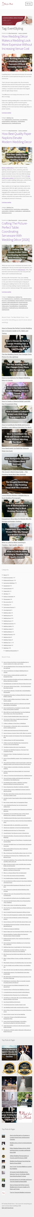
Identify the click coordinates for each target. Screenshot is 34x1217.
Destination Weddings (9, 583)
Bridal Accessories (8, 577)
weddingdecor (13, 121)
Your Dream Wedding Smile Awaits (12, 1002)
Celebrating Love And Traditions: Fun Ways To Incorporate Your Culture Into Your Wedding (15, 950)
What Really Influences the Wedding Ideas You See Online (18, 962)
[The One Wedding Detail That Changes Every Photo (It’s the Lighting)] (17, 367)
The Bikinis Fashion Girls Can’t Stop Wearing (14, 747)
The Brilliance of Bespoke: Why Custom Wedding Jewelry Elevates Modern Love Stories (17, 998)
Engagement (7, 585)
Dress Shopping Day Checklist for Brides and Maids (16, 787)
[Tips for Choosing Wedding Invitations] (24, 1115)
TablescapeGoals (23, 304)
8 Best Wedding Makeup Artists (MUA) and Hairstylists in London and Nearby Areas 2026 (20, 1150)
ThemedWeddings (13, 306)
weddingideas (21, 121)
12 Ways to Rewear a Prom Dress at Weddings (15, 723)
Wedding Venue (7, 645)
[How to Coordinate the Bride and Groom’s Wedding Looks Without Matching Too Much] (17, 438)
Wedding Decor (11, 297)
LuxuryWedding (23, 119)
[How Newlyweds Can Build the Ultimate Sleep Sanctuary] (17, 461)
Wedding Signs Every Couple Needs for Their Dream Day (17, 947)
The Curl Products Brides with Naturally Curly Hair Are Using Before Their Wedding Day (17, 779)
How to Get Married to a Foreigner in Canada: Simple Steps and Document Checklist (16, 708)
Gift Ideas (6, 594)
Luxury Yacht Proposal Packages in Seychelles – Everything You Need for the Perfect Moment (15, 1022)
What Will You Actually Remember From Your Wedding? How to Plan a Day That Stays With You (17, 712)
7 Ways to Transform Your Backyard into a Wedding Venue (18, 775)
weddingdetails (26, 211)
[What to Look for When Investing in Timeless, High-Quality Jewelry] (17, 555)
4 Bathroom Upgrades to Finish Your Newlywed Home (16, 827)
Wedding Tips (10, 118)
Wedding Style (7, 637)
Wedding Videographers (11, 650)
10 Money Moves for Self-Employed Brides (14, 740)
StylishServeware (14, 304)
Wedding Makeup (8, 631)
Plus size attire (7, 602)
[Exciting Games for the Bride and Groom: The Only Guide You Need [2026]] (24, 1099)
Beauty (5, 575)
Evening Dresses (8, 588)
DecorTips (4, 300)
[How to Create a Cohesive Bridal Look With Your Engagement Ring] (17, 414)
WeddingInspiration (7, 123)
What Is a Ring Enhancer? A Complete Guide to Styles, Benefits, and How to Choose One (17, 869)
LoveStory (4, 302)
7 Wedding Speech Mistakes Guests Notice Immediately (17, 818)
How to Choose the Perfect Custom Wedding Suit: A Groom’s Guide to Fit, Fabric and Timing (17, 330)
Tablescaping (5, 306)
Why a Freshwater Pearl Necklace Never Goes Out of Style (18, 853)
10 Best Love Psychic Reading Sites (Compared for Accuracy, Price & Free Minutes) (16, 743)
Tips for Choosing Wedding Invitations (20, 1192)
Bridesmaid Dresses (8, 580)
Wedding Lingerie (8, 629)
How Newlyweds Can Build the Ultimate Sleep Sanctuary (17, 683)
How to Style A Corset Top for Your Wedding (14, 1014)
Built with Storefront (7, 1208)
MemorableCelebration (13, 302)
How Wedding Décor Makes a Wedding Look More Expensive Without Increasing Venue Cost (17, 42)
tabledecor (12, 211)
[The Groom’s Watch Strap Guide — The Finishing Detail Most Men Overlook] (17, 485)
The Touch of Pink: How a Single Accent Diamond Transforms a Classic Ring (16, 719)
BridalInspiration (9, 209)
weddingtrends (5, 309)
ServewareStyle (5, 304)
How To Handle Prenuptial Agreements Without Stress (17, 912)
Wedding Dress (7, 618)
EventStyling (16, 119)
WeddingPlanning (16, 123)
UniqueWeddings (23, 306)
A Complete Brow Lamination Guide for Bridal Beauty (17, 992)
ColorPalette (17, 299)
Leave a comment (22, 33)
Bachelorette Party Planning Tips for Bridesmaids (16, 995)
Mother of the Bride (8, 596)
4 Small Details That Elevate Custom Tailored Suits (16, 833)
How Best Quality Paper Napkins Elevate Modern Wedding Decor (17, 138)
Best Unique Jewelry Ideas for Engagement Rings (16, 802)
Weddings (6, 648)
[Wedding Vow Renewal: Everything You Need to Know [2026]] (9, 1084)
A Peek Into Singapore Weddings (11, 929)
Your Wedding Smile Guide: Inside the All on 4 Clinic (16, 1007)
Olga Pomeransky (12, 33)
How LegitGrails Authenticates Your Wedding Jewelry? (17, 898)
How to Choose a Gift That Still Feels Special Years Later (17, 922)
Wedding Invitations (9, 623)
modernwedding (6, 121)
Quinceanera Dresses (9, 607)
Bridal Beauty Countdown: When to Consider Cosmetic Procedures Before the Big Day (17, 981)
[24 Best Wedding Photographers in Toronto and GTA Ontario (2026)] (24, 1068)
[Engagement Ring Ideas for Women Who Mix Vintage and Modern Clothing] (17, 532)
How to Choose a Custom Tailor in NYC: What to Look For (17, 733)
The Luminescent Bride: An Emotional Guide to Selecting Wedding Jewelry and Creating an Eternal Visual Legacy (17, 763)
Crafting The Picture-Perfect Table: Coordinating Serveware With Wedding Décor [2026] (15, 231)
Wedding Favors (7, 621)
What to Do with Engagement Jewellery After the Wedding (18, 915)
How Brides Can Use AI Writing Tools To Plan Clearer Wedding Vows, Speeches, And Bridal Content (16, 814)
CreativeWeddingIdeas (25, 299)
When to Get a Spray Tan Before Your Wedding (15, 905)
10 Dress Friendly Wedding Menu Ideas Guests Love (16, 716)
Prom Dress (6, 604)
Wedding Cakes (7, 612)
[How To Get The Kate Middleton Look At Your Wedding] (24, 1084)
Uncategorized (7, 610)
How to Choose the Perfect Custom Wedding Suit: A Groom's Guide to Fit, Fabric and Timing (20, 1187)
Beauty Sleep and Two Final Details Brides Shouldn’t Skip (18, 931)
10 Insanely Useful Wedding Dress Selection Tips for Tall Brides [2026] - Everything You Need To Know (20, 1174)
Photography (7, 599)
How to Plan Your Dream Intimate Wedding (14, 875)
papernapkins (5, 211)
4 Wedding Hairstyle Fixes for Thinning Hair (14, 830)
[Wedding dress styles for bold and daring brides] (24, 1052)
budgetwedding (8, 119)
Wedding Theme (7, 640)
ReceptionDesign (23, 302)
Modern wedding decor (8, 167)
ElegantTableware (19, 300)
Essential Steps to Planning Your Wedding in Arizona (16, 989)
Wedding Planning (8, 634)
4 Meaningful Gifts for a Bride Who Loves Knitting (16, 825)
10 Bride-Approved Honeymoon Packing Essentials (16, 730)
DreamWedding (11, 300)
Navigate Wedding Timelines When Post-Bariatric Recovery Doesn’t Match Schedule (16, 935)
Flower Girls (6, 591)
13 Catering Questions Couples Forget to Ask (15, 1004)
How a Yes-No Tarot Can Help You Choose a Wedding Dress (18, 969)
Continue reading (6, 112)
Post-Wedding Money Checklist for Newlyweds (15, 878)
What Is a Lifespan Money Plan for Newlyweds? (15, 873)
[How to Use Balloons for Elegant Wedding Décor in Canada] (17, 391)
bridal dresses (21, 269)
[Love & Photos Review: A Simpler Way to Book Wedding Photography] (17, 508)
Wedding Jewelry (8, 626)
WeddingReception (23, 308)
